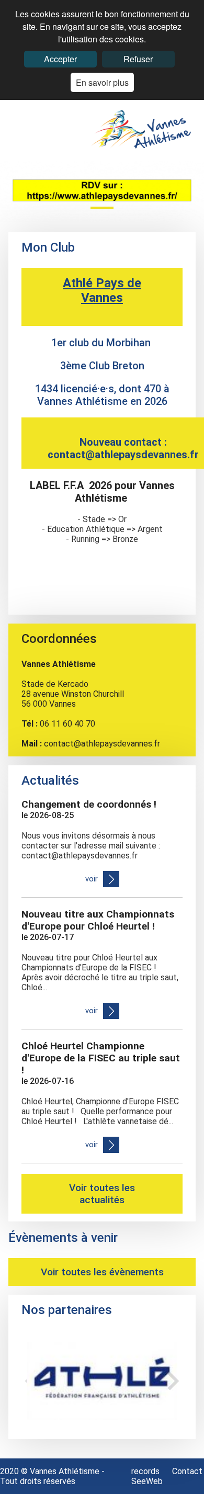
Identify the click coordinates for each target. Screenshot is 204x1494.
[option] (102, 1380)
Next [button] (173, 1381)
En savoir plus (102, 82)
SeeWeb (147, 1481)
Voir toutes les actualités (102, 1194)
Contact (187, 1471)
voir (91, 879)
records (146, 1471)
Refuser (138, 59)
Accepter (60, 59)
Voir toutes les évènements (102, 1272)
